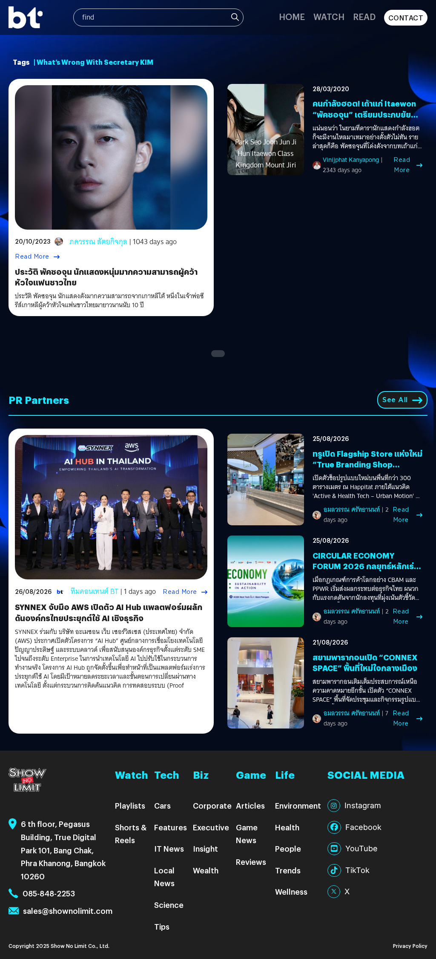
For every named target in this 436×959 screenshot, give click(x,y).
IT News (169, 848)
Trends (288, 870)
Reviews (251, 861)
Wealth (205, 870)
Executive (211, 827)
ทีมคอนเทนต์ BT (94, 591)
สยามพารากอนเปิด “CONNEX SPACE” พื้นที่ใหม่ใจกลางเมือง (365, 662)
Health (287, 827)
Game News (247, 834)
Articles (250, 805)
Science (169, 904)
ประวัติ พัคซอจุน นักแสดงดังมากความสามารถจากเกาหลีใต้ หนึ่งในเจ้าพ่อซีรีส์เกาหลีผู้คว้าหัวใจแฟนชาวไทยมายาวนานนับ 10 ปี (109, 301)
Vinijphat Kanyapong (351, 159)
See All (395, 400)
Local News (164, 877)
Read (364, 16)
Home (292, 16)
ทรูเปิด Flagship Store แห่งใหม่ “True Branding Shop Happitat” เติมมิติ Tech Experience (367, 469)
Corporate (212, 805)
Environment (298, 805)
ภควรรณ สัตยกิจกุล (98, 242)
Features (170, 827)
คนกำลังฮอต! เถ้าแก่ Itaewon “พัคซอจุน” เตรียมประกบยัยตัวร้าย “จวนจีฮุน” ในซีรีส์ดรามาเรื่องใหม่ (367, 119)
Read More (32, 256)
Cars (162, 805)
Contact (406, 18)
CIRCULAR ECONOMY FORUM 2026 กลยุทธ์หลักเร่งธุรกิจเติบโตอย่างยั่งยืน (366, 566)
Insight (205, 848)
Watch (328, 16)
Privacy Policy (410, 945)
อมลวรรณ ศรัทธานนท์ (352, 509)
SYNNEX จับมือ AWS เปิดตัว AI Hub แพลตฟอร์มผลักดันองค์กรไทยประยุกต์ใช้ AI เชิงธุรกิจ (108, 612)
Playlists (130, 805)
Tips (161, 926)
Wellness (291, 891)
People (288, 848)
